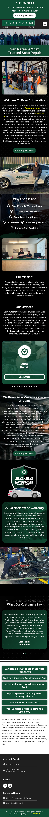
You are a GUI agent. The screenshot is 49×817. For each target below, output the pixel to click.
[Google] (10, 786)
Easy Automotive (32, 108)
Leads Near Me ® (33, 814)
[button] (24, 15)
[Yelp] (5, 786)
